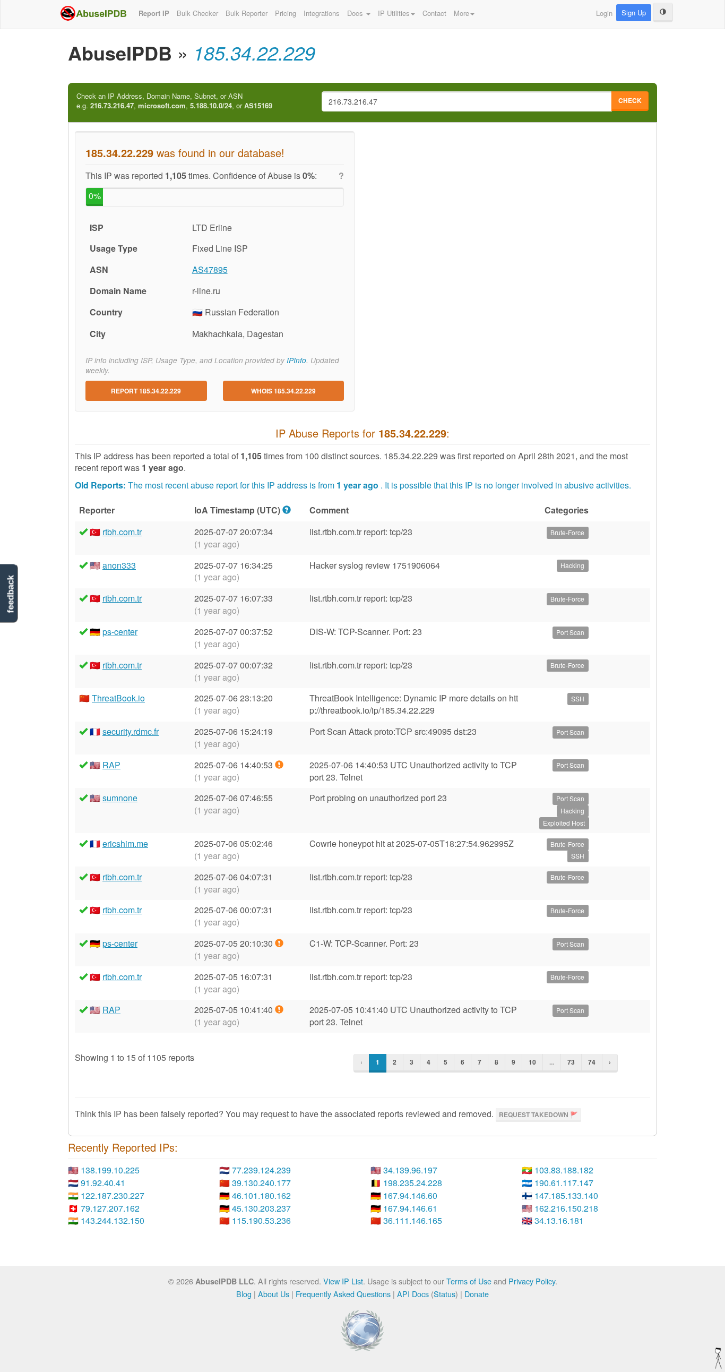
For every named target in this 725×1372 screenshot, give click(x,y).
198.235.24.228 (412, 1183)
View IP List (343, 1281)
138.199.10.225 (110, 1170)
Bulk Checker (197, 13)
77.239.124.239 (261, 1170)
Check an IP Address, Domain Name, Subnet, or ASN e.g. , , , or (174, 101)
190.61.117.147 (563, 1183)
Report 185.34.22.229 (146, 391)
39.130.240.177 (261, 1183)
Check (630, 100)
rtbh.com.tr (122, 532)
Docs (356, 13)
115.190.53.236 (261, 1220)
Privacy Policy (531, 1281)
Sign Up (634, 12)
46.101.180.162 (261, 1195)
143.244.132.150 (112, 1220)
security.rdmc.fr (130, 731)
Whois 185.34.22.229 (283, 391)
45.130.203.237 (261, 1208)
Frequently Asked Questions (343, 1293)
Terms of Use (468, 1281)
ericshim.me (125, 843)
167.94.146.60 (410, 1195)
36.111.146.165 (412, 1220)
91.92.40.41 (103, 1183)
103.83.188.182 (563, 1170)
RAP (111, 765)
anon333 (119, 565)
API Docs (413, 1293)
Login (604, 13)
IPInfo (296, 360)
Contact (434, 13)
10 (532, 1062)
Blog (244, 1293)
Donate (476, 1293)
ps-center (119, 631)
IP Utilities (394, 13)
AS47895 (210, 269)
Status (444, 1293)
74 (591, 1062)
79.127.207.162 (110, 1208)
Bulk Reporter (246, 13)
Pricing (285, 13)
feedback (10, 594)
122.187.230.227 (112, 1195)
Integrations (322, 13)
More (461, 13)
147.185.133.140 (566, 1195)
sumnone (119, 798)
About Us (273, 1293)
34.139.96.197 (410, 1170)
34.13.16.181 (559, 1220)
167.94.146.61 (410, 1208)
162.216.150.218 (566, 1208)
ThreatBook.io (118, 698)
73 (571, 1062)
